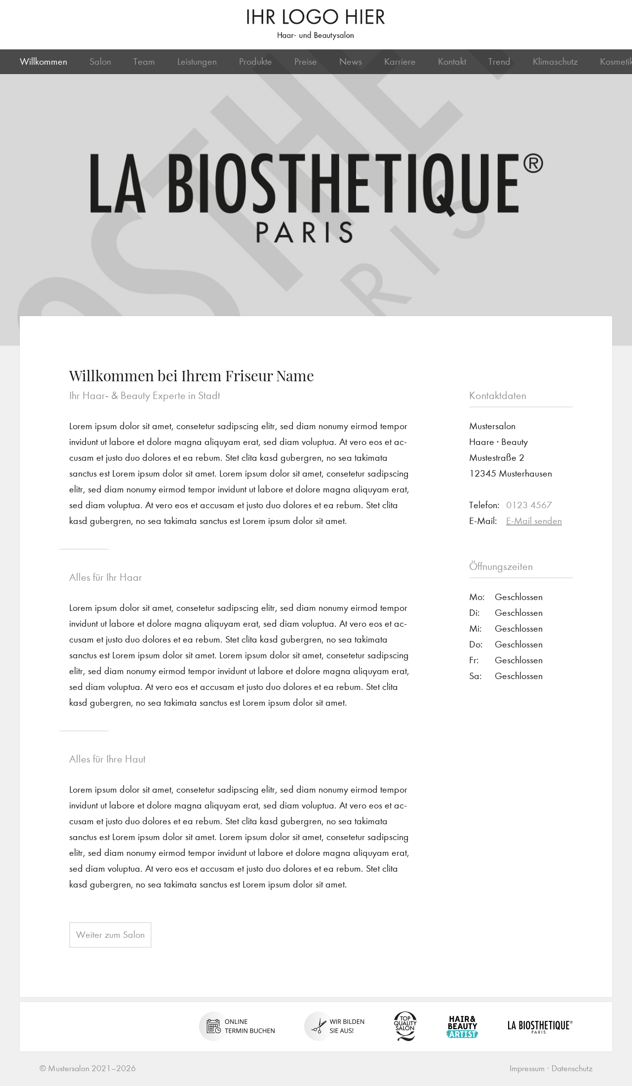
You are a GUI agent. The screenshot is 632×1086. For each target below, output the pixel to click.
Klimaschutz (555, 61)
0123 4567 (529, 505)
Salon (100, 61)
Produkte (255, 61)
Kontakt (452, 61)
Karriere (400, 61)
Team (144, 61)
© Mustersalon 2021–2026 (88, 1068)
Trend (499, 61)
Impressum (527, 1068)
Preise (305, 61)
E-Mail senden (534, 520)
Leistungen (197, 61)
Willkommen (43, 61)
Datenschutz (572, 1068)
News (350, 61)
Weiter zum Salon (110, 934)
